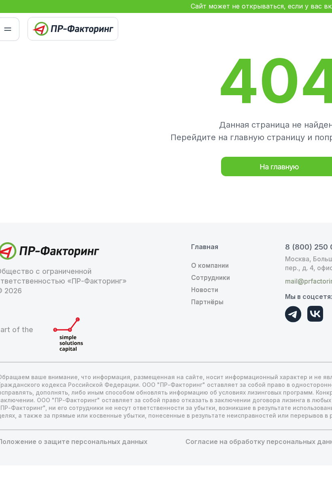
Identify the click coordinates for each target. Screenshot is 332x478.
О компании (210, 265)
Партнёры (207, 302)
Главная (204, 247)
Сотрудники (210, 277)
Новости (204, 290)
